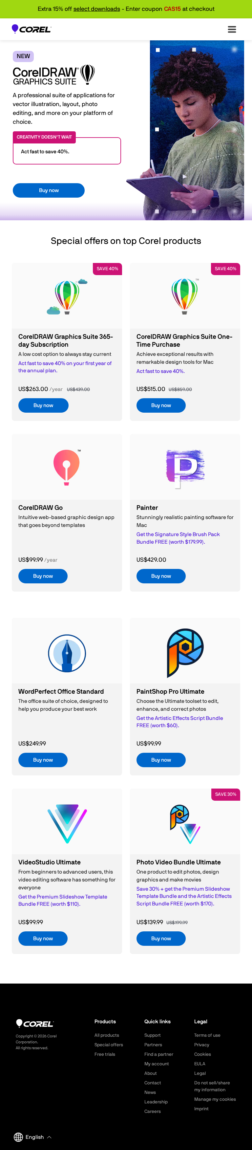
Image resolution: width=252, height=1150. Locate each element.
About (150, 1073)
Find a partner (158, 1054)
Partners (153, 1045)
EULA (199, 1064)
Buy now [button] (49, 190)
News (150, 1092)
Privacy (201, 1045)
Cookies (202, 1054)
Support (152, 1035)
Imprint (201, 1109)
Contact (152, 1083)
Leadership (156, 1102)
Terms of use (207, 1035)
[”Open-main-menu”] (232, 29)
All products (106, 1035)
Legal (200, 1073)
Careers (152, 1111)
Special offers (108, 1045)
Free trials (104, 1054)
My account (156, 1064)
